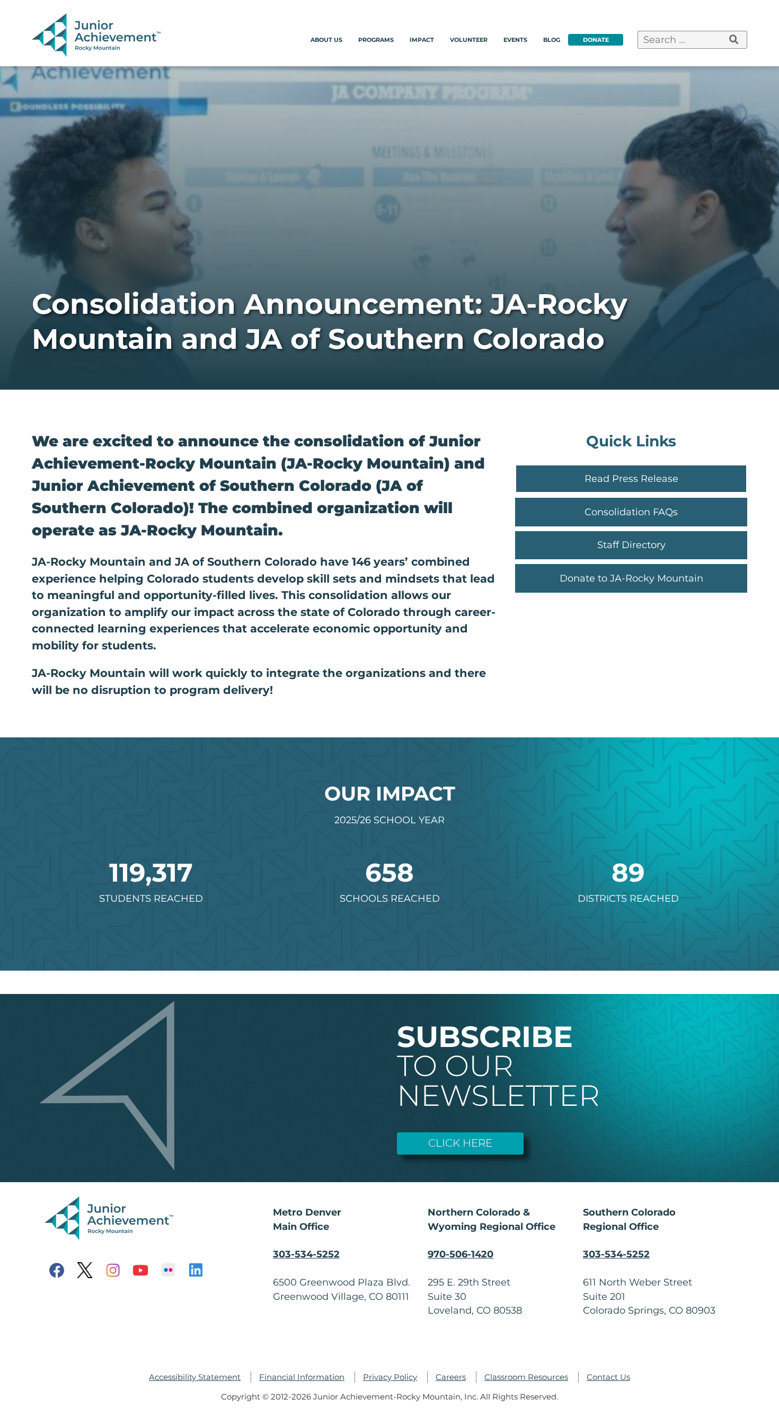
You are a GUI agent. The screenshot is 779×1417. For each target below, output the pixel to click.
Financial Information (301, 1377)
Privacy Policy (390, 1377)
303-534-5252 (306, 1254)
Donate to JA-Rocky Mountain (631, 578)
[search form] (734, 40)
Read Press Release (631, 478)
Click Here (460, 1143)
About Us (326, 39)
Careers (451, 1377)
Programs (376, 39)
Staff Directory (631, 544)
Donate (596, 39)
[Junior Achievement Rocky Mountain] (98, 53)
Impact (422, 39)
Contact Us (608, 1377)
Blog (551, 39)
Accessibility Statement (195, 1377)
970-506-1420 (460, 1254)
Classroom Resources (526, 1377)
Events (515, 39)
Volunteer (469, 39)
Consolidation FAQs (631, 511)
